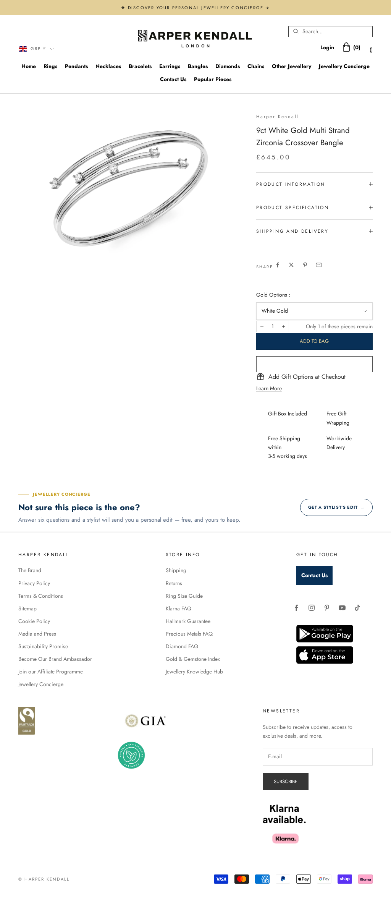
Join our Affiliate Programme (50, 671)
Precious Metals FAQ (189, 634)
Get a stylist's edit (336, 507)
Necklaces (108, 66)
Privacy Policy (34, 583)
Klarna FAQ (178, 608)
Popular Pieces (212, 79)
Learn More (269, 388)
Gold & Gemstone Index (193, 659)
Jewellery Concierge (344, 66)
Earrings (169, 66)
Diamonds (227, 66)
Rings (50, 66)
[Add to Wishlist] (314, 364)
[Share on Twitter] (291, 265)
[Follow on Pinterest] (327, 608)
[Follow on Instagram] (311, 608)
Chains (255, 66)
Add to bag (314, 341)
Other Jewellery (291, 66)
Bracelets (140, 66)
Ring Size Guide (184, 596)
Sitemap (27, 608)
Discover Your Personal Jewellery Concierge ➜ (199, 8)
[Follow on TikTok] (357, 608)
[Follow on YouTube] (342, 608)
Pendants (76, 66)
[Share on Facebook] (278, 265)
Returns (174, 583)
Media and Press (37, 634)
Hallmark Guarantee (188, 621)
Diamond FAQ (182, 646)
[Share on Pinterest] (305, 265)
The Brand (29, 570)
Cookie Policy (34, 621)
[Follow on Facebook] (296, 608)
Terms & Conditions (40, 596)
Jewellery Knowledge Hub (194, 671)
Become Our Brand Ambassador (55, 659)
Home (28, 66)
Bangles (198, 66)
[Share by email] (319, 265)
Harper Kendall (277, 116)
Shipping (176, 570)
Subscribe (285, 781)
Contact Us (173, 79)
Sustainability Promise (43, 646)
